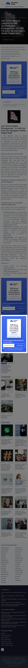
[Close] (24, 317)
